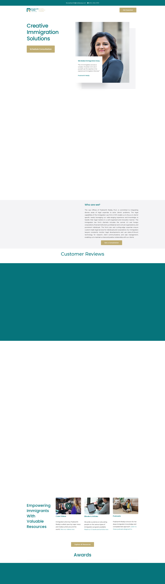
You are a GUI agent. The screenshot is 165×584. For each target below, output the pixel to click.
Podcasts (117, 516)
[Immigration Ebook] (97, 498)
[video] (68, 498)
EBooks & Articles (91, 516)
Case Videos (61, 516)
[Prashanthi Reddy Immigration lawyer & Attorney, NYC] (36, 9)
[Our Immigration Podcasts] (125, 498)
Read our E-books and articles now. (96, 529)
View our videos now (67, 529)
